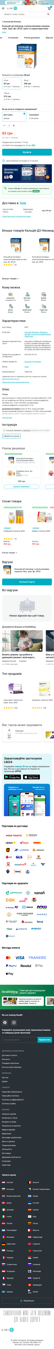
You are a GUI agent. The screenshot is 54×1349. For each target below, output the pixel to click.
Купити (27, 152)
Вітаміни (35, 332)
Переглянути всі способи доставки (16, 216)
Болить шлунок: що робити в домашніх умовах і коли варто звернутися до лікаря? (18, 656)
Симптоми (28, 336)
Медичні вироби (8, 1130)
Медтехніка (6, 1134)
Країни (4, 1081)
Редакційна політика (10, 1096)
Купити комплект (21, 486)
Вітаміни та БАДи (9, 1122)
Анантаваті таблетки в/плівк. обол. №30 (13, 701)
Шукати (49, 14)
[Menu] (3, 8)
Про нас (5, 1078)
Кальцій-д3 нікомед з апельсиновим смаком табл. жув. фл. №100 (15, 259)
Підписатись (45, 1040)
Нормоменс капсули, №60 (14, 531)
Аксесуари (6, 1161)
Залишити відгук (27, 582)
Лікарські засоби (9, 1114)
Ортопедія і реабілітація (11, 1138)
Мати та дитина (8, 1141)
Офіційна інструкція (11, 436)
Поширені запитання (10, 1063)
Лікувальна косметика (11, 1126)
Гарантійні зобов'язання (12, 1092)
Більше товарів (9, 279)
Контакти (6, 1059)
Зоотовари (6, 1153)
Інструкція (13, 37)
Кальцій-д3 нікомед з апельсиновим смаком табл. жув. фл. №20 (25, 460)
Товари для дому (9, 1145)
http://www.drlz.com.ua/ (10, 379)
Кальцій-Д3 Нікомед (32, 362)
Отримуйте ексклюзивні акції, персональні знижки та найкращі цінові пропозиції (26, 1031)
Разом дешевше (32, 37)
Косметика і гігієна (9, 1118)
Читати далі (7, 418)
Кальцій (27, 332)
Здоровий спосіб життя (11, 1157)
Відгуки (49, 37)
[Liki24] (8, 1330)
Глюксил (19, 731)
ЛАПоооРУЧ (7, 1149)
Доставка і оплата (9, 1055)
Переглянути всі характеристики (15, 382)
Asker (4, 32)
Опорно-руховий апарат (41, 334)
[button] (14, 117)
